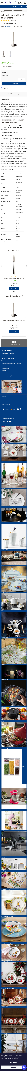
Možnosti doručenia (7, 66)
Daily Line (18, 198)
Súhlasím (13, 1067)
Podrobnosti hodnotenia (9, 23)
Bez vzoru (18, 209)
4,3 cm (17, 223)
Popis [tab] (3, 94)
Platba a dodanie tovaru (7, 353)
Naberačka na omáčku (19, 191)
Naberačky (18, 173)
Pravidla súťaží (5, 368)
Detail (14, 332)
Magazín (3, 366)
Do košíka (15, 83)
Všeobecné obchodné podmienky (9, 361)
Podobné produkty (13, 94)
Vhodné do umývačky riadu (18, 228)
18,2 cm (18, 217)
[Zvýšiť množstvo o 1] (24, 79)
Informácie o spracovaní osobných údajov (11, 363)
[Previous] (2, 317)
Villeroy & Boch (7, 26)
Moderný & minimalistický (19, 205)
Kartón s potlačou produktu (18, 234)
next (26, 265)
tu (17, 1058)
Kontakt (3, 370)
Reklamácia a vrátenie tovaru (8, 356)
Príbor (17, 187)
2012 (17, 201)
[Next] (26, 317)
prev (1, 265)
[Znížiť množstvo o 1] (19, 79)
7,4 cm (17, 220)
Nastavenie (13, 1062)
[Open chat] (24, 1067)
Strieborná (18, 195)
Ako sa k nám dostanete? (7, 358)
